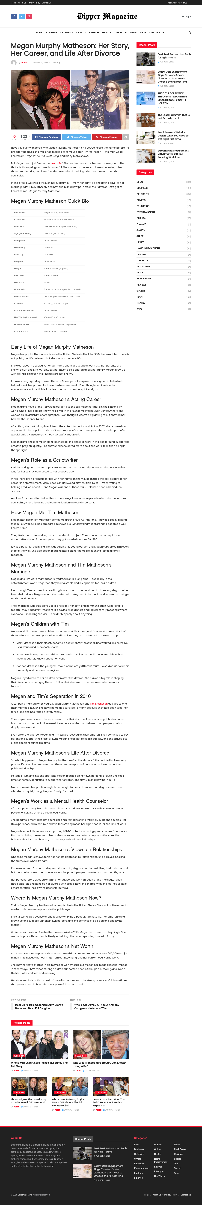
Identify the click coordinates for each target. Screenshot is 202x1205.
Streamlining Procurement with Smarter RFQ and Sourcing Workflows (173, 154)
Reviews (141, 284)
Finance (141, 224)
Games (141, 230)
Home (13, 2)
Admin (24, 62)
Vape (139, 308)
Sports (141, 290)
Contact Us (46, 2)
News (133, 32)
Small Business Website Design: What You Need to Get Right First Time (173, 136)
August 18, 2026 (166, 122)
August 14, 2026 (166, 143)
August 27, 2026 (166, 61)
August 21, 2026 (166, 86)
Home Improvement (148, 248)
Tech (143, 32)
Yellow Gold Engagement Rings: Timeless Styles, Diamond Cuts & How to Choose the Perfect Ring (172, 76)
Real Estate (144, 278)
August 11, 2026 (166, 161)
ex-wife (57, 163)
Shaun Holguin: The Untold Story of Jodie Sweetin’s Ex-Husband (28, 1101)
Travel (141, 302)
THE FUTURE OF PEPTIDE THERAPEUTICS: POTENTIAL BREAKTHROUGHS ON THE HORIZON (172, 98)
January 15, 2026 (30, 1070)
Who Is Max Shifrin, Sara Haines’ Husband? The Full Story (39, 1064)
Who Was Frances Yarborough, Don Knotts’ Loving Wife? (99, 1064)
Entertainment (146, 212)
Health (106, 32)
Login (187, 16)
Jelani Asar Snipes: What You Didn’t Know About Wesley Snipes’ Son (109, 1102)
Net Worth (143, 266)
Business (51, 32)
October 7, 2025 (40, 62)
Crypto (81, 32)
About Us (22, 2)
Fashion (94, 32)
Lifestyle (121, 32)
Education (143, 206)
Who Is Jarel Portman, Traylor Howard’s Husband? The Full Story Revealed (68, 1102)
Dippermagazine (25, 1194)
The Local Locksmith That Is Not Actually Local (174, 116)
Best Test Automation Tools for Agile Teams (174, 55)
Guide (140, 236)
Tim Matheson (99, 704)
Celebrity (66, 32)
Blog (140, 181)
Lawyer (141, 254)
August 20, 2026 (166, 107)
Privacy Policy (34, 2)
